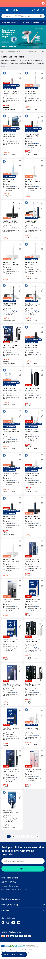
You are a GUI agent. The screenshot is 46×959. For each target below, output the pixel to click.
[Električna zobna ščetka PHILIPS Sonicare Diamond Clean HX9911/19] (34, 473)
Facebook (2, 922)
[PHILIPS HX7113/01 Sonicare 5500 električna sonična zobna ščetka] (34, 516)
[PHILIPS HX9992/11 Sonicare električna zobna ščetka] (12, 430)
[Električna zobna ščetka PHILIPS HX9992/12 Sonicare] (12, 473)
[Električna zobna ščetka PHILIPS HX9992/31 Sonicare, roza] (12, 91)
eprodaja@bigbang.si (9, 886)
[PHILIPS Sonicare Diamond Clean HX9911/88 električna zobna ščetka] (12, 135)
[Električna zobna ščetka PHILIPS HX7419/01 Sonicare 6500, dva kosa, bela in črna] (34, 303)
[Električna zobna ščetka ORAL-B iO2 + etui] (34, 387)
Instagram (7, 922)
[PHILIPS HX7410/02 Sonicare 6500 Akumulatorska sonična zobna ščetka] (34, 262)
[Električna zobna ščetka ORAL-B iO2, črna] (12, 727)
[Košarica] (42, 10)
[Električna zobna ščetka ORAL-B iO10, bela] (34, 640)
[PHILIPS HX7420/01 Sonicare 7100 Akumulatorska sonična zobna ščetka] (34, 91)
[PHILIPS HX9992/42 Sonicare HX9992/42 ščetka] (12, 516)
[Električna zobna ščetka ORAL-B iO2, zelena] (12, 640)
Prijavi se (23, 869)
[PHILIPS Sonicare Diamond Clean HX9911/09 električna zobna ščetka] (34, 345)
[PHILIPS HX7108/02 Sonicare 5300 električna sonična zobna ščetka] (12, 262)
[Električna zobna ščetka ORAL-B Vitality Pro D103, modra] (34, 558)
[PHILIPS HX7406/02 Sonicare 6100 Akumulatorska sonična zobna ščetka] (12, 179)
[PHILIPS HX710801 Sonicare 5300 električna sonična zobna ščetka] (34, 179)
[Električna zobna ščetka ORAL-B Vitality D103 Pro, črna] (12, 769)
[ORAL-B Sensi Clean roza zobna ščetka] (34, 769)
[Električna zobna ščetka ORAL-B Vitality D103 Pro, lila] (12, 684)
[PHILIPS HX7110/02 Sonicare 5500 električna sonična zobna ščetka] (12, 558)
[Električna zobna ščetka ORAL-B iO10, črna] (34, 684)
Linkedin (18, 922)
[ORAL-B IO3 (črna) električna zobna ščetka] (12, 810)
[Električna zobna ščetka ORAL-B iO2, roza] (34, 598)
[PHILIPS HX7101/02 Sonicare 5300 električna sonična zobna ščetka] (12, 220)
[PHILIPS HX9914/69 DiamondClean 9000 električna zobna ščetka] (34, 430)
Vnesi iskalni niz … (19, 16)
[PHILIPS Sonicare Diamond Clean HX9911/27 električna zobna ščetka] (12, 387)
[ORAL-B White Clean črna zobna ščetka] (12, 598)
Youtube (13, 922)
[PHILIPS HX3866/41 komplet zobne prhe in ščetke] (34, 727)
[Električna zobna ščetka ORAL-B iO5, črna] (12, 345)
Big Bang (14, 98)
